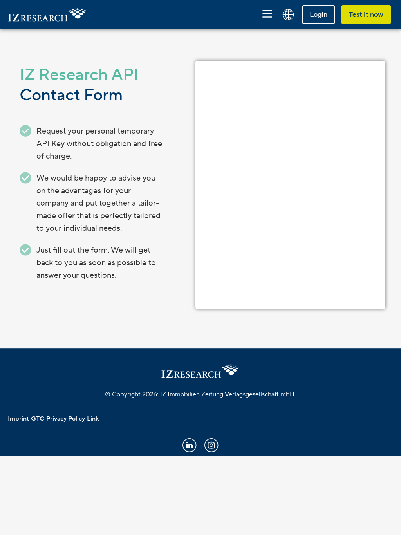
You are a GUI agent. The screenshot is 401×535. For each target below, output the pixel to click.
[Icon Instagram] (211, 445)
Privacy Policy (65, 419)
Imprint (18, 419)
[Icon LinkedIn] (189, 445)
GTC (37, 419)
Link (93, 419)
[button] (267, 14)
